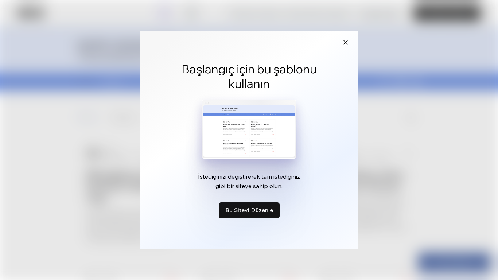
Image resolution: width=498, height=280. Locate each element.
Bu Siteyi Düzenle (249, 210)
